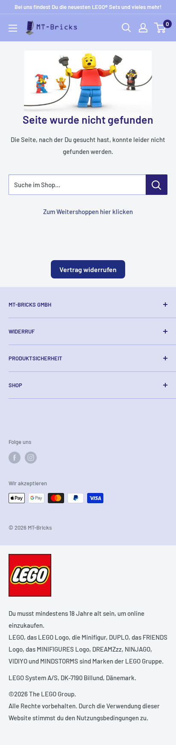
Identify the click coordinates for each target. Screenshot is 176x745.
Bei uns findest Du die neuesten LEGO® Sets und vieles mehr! (88, 6)
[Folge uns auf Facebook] (15, 458)
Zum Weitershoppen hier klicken (88, 211)
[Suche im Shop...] (156, 184)
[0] (160, 28)
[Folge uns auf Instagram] (31, 458)
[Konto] (143, 27)
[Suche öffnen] (126, 27)
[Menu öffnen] (13, 28)
